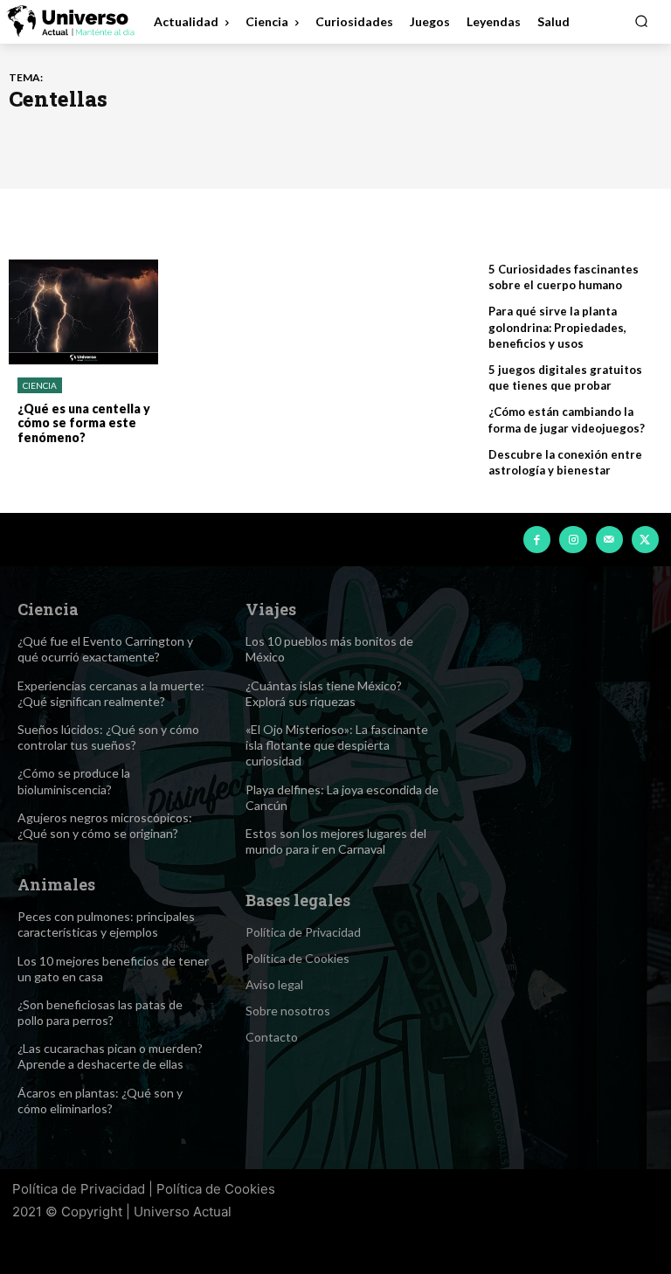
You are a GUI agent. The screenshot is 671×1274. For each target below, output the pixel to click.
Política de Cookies (215, 1189)
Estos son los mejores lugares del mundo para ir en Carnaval (336, 841)
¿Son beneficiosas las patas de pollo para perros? (100, 1012)
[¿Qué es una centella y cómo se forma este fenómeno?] (83, 312)
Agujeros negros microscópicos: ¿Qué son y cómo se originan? (104, 825)
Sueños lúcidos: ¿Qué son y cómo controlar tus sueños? (108, 737)
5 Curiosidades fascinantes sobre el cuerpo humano (563, 277)
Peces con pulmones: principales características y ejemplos (106, 924)
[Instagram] (572, 539)
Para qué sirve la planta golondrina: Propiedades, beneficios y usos (557, 327)
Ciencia (40, 385)
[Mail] (609, 539)
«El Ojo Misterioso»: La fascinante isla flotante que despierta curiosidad (337, 745)
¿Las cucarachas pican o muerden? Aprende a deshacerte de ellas (110, 1056)
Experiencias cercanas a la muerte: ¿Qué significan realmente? (110, 693)
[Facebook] (536, 539)
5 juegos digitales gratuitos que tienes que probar (565, 377)
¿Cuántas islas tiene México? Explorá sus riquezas (324, 693)
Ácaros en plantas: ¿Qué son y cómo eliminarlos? (100, 1100)
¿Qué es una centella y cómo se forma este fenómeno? (83, 423)
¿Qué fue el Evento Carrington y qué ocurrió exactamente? (105, 649)
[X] (645, 539)
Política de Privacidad (78, 1189)
